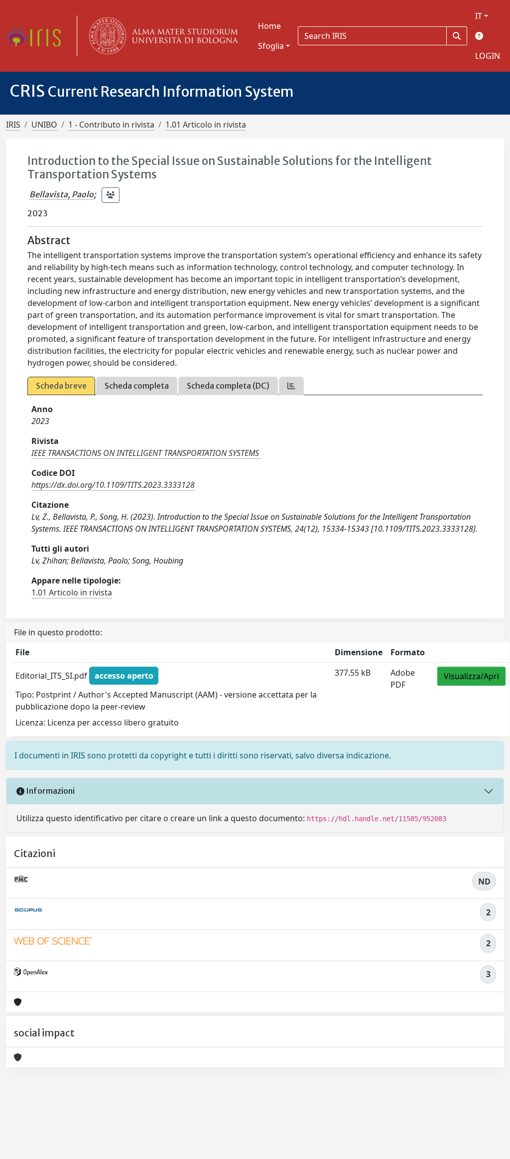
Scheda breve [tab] (61, 386)
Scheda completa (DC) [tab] (228, 386)
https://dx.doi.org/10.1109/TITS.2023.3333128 (113, 484)
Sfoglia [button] (271, 45)
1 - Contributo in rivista (111, 124)
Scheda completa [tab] (137, 386)
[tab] (291, 386)
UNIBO (44, 124)
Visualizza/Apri (471, 676)
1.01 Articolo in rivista (205, 124)
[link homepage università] (161, 35)
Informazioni (49, 791)
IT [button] (478, 15)
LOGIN (487, 55)
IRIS (13, 124)
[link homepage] (37, 35)
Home (269, 25)
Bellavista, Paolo (61, 194)
